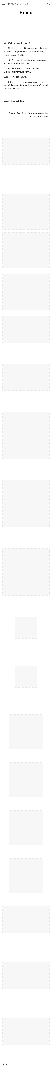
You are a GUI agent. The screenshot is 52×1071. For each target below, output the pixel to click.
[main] (26, 14)
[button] (3, 4)
